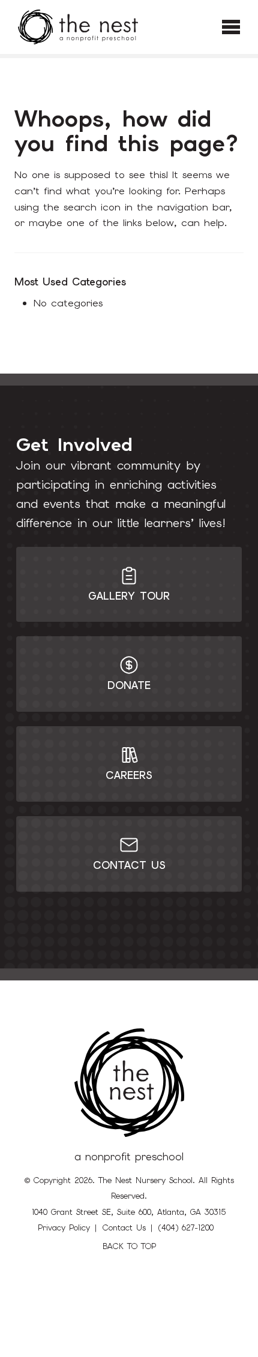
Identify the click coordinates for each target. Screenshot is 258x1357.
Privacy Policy (64, 1228)
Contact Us (124, 1228)
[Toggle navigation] (231, 27)
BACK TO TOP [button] (129, 1246)
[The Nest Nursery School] (78, 27)
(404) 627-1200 (186, 1228)
